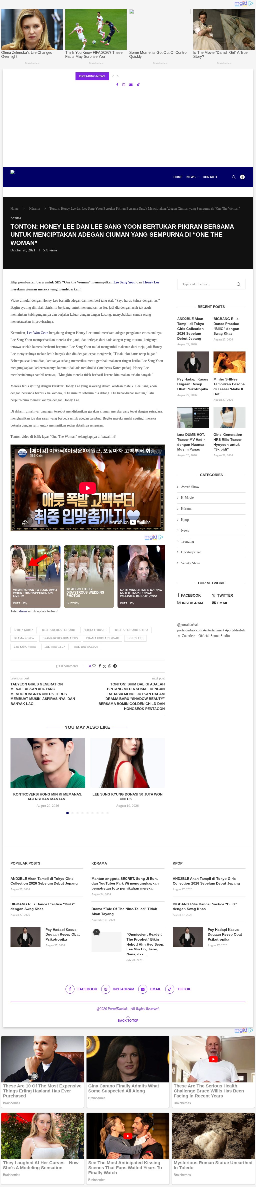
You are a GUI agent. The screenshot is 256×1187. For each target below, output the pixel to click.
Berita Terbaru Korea (131, 629)
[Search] (233, 177)
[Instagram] (123, 85)
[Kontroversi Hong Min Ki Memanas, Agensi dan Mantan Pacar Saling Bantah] (47, 763)
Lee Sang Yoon (125, 282)
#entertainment (213, 630)
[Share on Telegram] (115, 666)
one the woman (86, 646)
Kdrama (34, 208)
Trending (187, 541)
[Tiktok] (138, 85)
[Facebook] (117, 85)
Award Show (190, 487)
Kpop (185, 520)
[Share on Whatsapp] (109, 666)
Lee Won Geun (37, 333)
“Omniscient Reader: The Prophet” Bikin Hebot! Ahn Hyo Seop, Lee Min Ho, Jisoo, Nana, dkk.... (145, 944)
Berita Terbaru (95, 629)
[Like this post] (94, 666)
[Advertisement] (128, 129)
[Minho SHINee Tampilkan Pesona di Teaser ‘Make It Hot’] (230, 362)
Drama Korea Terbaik (102, 638)
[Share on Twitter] (104, 666)
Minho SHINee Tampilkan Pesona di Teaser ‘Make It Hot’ (229, 386)
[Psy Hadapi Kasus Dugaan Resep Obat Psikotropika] (193, 362)
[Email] (130, 85)
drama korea (24, 638)
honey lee (135, 638)
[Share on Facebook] (100, 666)
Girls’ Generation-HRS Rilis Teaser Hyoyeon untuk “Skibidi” (229, 442)
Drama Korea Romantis (60, 638)
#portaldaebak (235, 630)
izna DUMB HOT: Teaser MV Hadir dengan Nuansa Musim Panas (191, 442)
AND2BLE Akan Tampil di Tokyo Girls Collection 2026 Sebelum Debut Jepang (190, 328)
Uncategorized (191, 552)
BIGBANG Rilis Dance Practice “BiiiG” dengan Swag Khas (226, 326)
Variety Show (190, 563)
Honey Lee (151, 282)
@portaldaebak (187, 625)
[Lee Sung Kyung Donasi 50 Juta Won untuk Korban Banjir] (127, 763)
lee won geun (55, 646)
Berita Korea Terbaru (58, 629)
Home (178, 177)
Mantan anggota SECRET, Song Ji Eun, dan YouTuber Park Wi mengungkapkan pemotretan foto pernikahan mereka (125, 883)
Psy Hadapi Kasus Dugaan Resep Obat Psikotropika (192, 384)
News (191, 177)
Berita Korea (24, 629)
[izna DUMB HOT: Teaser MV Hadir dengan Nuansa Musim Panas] (193, 418)
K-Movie (187, 498)
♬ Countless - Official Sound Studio (203, 636)
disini (23, 611)
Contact (210, 177)
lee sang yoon (25, 646)
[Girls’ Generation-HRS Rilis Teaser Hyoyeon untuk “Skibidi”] (230, 418)
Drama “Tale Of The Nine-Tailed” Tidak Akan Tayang (124, 911)
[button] (113, 76)
